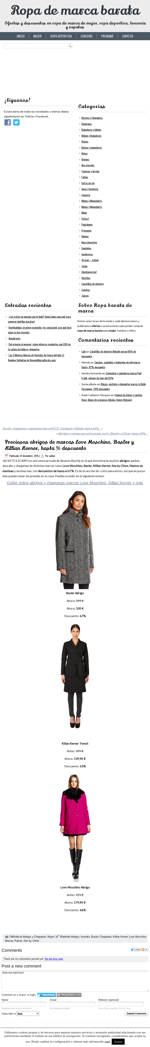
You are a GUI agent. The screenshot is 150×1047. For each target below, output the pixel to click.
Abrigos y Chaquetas (92, 118)
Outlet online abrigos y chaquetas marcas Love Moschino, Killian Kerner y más (75, 483)
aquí (107, 1041)
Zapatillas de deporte (92, 284)
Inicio (21, 36)
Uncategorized (88, 272)
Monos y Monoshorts (91, 201)
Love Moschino (137, 936)
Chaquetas (106, 936)
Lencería (86, 36)
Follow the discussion (144, 949)
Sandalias (86, 248)
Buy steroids (87, 165)
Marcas (9, 940)
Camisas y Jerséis (90, 171)
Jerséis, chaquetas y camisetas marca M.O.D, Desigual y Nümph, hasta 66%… (52, 428)
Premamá (107, 36)
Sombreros (87, 254)
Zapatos (127, 36)
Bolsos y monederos (91, 147)
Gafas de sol (87, 183)
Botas (84, 153)
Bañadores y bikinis (91, 129)
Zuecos (85, 295)
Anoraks (85, 936)
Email (53, 999)
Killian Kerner (120, 936)
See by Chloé (31, 940)
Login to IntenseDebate (46, 995)
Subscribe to (9, 1013)
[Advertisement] (106, 67)
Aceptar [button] (118, 1041)
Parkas (18, 940)
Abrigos (75, 936)
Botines (85, 159)
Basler (94, 936)
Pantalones (87, 224)
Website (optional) (108, 999)
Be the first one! (54, 958)
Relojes (85, 236)
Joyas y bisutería (89, 189)
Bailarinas (86, 124)
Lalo (83, 351)
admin (52, 456)
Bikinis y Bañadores (91, 136)
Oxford (85, 219)
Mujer (37, 36)
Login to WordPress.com (69, 995)
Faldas (84, 177)
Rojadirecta (14, 338)
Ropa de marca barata (75, 10)
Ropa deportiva (61, 36)
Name (5, 999)
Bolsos (84, 141)
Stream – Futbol (89, 260)
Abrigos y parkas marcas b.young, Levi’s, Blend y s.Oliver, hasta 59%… (102, 433)
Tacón (84, 266)
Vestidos (85, 278)
